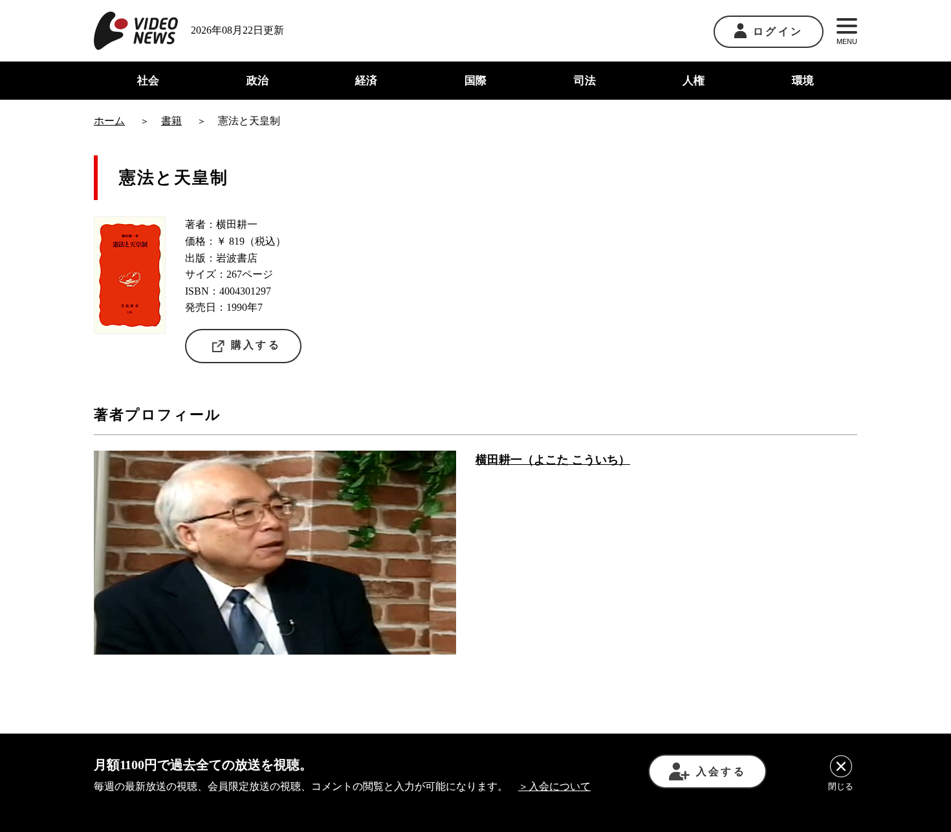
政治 (257, 80)
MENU (846, 41)
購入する (256, 344)
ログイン (778, 31)
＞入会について (554, 786)
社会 (148, 80)
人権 (694, 80)
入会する (721, 771)
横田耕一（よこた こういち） (553, 459)
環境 (803, 80)
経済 (366, 80)
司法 (585, 80)
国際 (475, 80)
